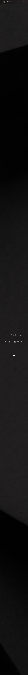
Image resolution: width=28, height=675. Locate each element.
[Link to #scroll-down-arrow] (14, 355)
